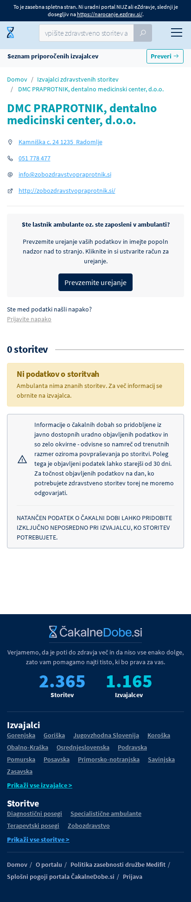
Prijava (132, 876)
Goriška (54, 735)
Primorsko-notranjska (109, 759)
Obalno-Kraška (27, 747)
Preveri (162, 56)
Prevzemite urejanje (95, 282)
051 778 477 (35, 158)
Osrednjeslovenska (83, 747)
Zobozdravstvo (89, 825)
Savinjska (161, 759)
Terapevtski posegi (33, 825)
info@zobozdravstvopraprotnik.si (65, 174)
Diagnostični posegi (34, 813)
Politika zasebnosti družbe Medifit (118, 864)
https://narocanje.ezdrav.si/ (109, 14)
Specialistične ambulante (105, 813)
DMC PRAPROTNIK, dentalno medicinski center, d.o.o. (91, 89)
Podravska (132, 747)
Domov (17, 79)
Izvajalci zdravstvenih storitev (78, 79)
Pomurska (21, 759)
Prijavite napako (29, 319)
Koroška (158, 735)
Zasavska (19, 771)
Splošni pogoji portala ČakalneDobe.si (61, 876)
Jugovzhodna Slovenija (106, 735)
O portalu (49, 864)
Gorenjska (21, 735)
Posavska (57, 759)
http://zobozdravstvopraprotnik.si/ (67, 190)
